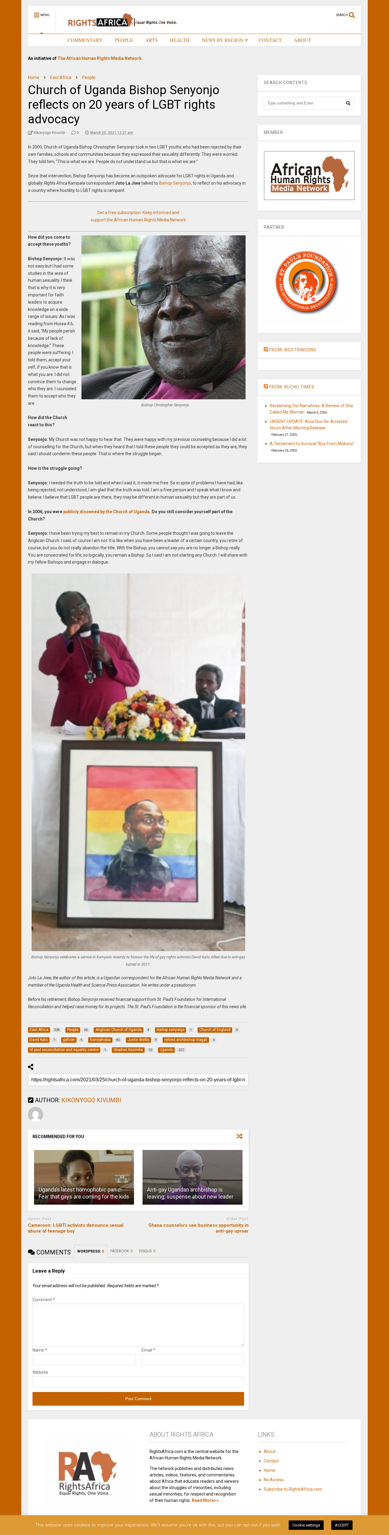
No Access (274, 1479)
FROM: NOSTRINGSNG (292, 349)
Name (40, 1350)
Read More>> (205, 1500)
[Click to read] (84, 1177)
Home (269, 1470)
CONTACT (270, 40)
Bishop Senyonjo (175, 183)
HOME (48, 40)
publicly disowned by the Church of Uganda (106, 511)
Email (148, 1350)
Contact (271, 1460)
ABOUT (302, 40)
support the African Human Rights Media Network (138, 219)
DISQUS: (147, 1251)
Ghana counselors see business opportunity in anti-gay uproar (198, 1228)
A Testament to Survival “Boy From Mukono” (312, 443)
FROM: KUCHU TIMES (292, 386)
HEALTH (180, 40)
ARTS (151, 40)
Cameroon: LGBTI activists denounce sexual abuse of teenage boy (75, 1228)
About (270, 1451)
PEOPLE (124, 40)
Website (40, 1372)
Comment (44, 1299)
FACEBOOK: (121, 1251)
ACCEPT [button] (342, 1525)
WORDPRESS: (90, 1251)
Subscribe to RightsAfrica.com (293, 1489)
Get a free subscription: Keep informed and (138, 212)
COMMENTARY (85, 40)
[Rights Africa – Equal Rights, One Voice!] (120, 29)
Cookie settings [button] (306, 1525)
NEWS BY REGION (222, 40)
